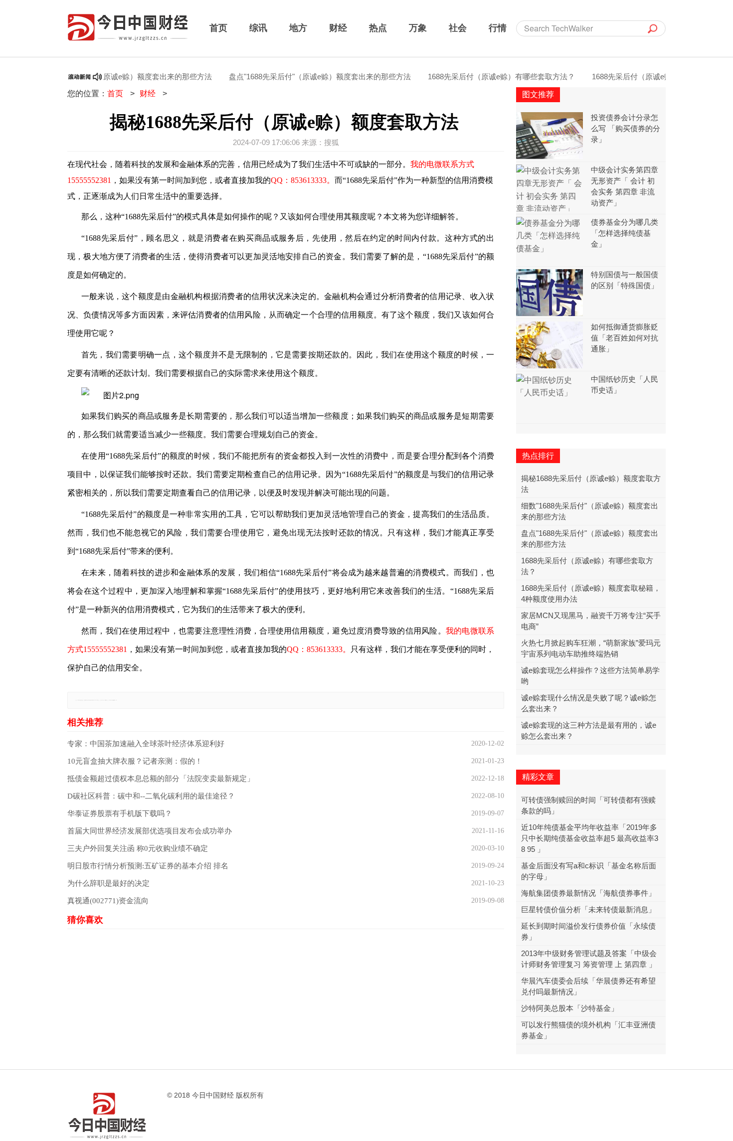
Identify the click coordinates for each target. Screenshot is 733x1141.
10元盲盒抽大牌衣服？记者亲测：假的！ (134, 761)
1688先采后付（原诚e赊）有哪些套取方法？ (483, 76)
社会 (458, 27)
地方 (298, 27)
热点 (378, 27)
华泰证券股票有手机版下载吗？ (119, 813)
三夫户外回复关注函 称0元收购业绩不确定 (137, 848)
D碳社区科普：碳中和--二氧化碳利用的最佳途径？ (151, 796)
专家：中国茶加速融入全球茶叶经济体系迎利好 (145, 744)
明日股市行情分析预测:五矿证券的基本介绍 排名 (147, 866)
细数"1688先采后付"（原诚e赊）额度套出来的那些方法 (103, 76)
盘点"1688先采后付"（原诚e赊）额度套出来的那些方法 (302, 76)
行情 (498, 27)
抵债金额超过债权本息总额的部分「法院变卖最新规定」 (160, 779)
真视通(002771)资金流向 (108, 901)
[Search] (653, 28)
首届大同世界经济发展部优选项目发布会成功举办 (149, 831)
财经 (338, 27)
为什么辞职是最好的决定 (108, 883)
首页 (218, 27)
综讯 (258, 27)
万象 (418, 27)
